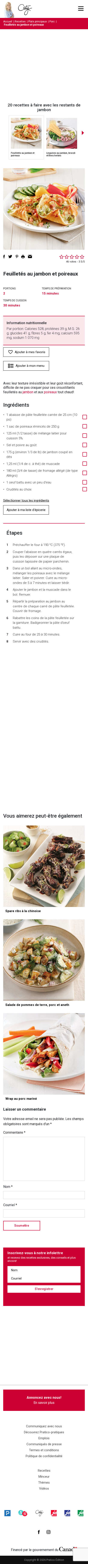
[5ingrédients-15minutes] (22, 1513)
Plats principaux (37, 21)
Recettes (20, 21)
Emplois (44, 1438)
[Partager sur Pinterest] (17, 256)
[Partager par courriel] (30, 256)
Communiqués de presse (44, 1444)
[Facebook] (39, 1532)
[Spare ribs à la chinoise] (44, 866)
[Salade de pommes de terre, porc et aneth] (44, 960)
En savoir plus (44, 1400)
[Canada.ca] (68, 1548)
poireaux (50, 392)
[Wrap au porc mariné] (44, 1054)
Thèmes (44, 1482)
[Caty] (39, 1513)
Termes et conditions (44, 1450)
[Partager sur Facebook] (4, 256)
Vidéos (44, 1488)
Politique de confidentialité (44, 1456)
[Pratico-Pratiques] (7, 1513)
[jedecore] (67, 1513)
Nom (8, 1187)
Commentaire (14, 1132)
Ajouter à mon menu (30, 366)
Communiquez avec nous (44, 1426)
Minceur (44, 1476)
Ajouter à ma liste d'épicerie (26, 510)
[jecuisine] (54, 1513)
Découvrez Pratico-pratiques (44, 1432)
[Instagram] (48, 1532)
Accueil (7, 21)
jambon (28, 392)
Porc (52, 21)
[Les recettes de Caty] (10, 9)
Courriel (10, 1205)
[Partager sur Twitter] (10, 256)
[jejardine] (80, 1513)
